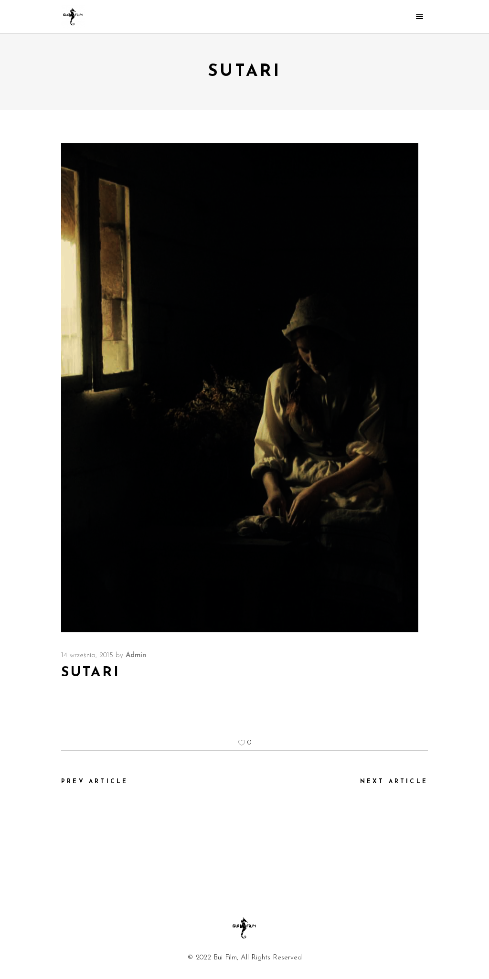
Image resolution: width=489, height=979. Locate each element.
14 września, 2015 (87, 655)
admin (136, 655)
